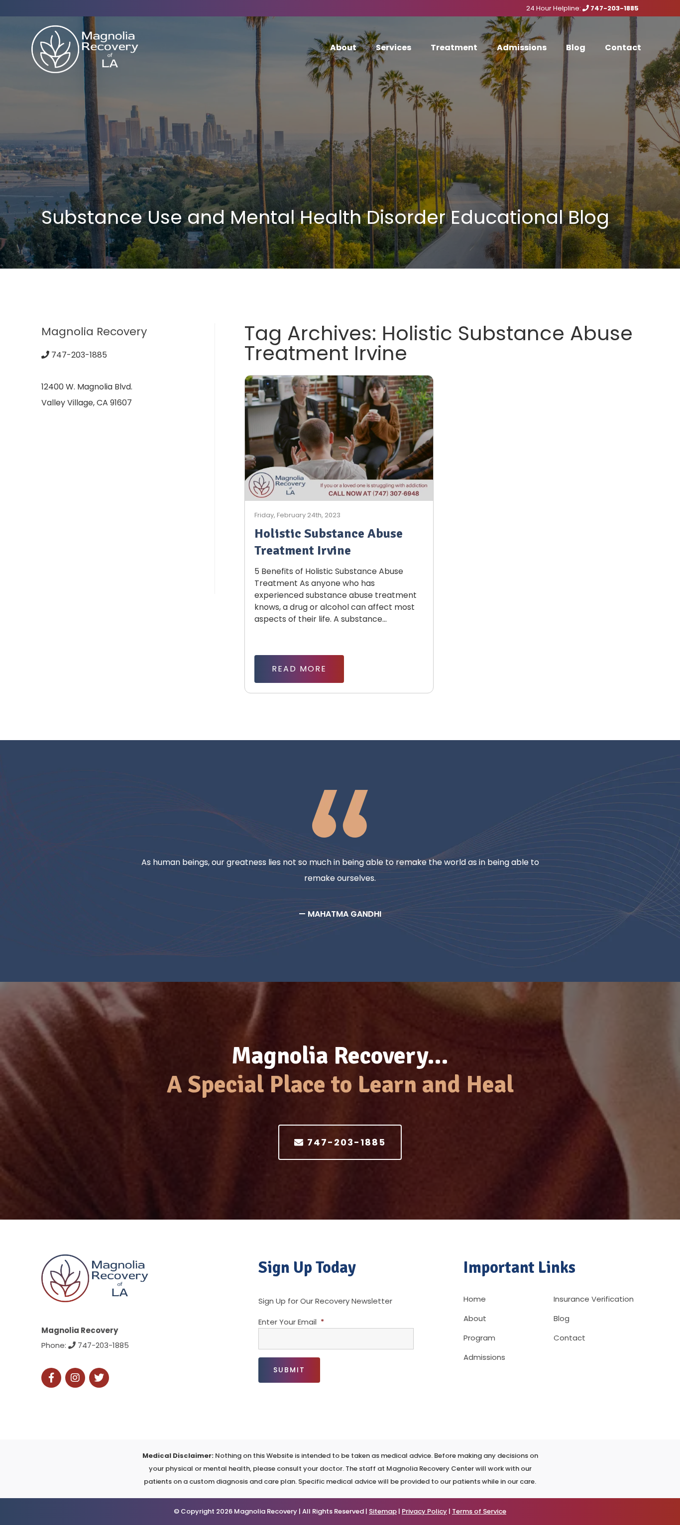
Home (474, 1299)
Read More (299, 668)
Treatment (454, 47)
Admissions (522, 47)
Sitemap (383, 1511)
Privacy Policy (424, 1511)
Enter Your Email (291, 1322)
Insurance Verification (594, 1299)
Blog (575, 47)
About (343, 47)
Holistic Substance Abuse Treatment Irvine (328, 542)
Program (479, 1338)
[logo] (93, 49)
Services (393, 47)
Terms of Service (479, 1511)
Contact (623, 47)
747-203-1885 (614, 8)
